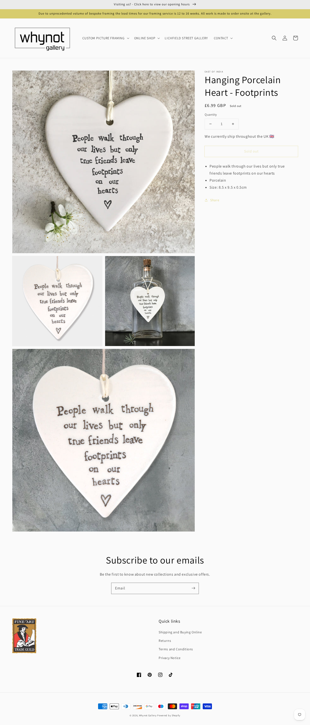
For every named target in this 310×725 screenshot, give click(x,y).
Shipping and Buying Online (180, 632)
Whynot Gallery (148, 715)
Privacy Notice (169, 658)
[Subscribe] (193, 588)
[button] (274, 38)
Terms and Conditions (176, 649)
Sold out (251, 151)
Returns (165, 640)
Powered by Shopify (168, 715)
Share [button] (214, 200)
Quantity (211, 115)
